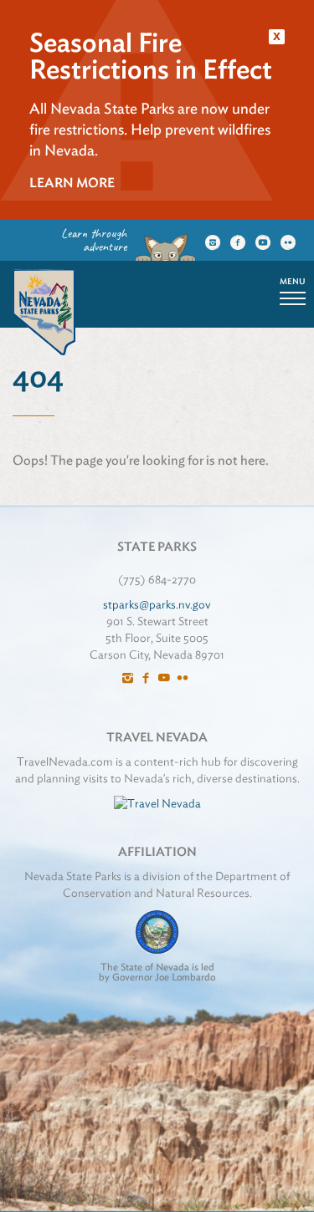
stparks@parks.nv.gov (157, 604)
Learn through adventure (93, 240)
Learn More (72, 183)
